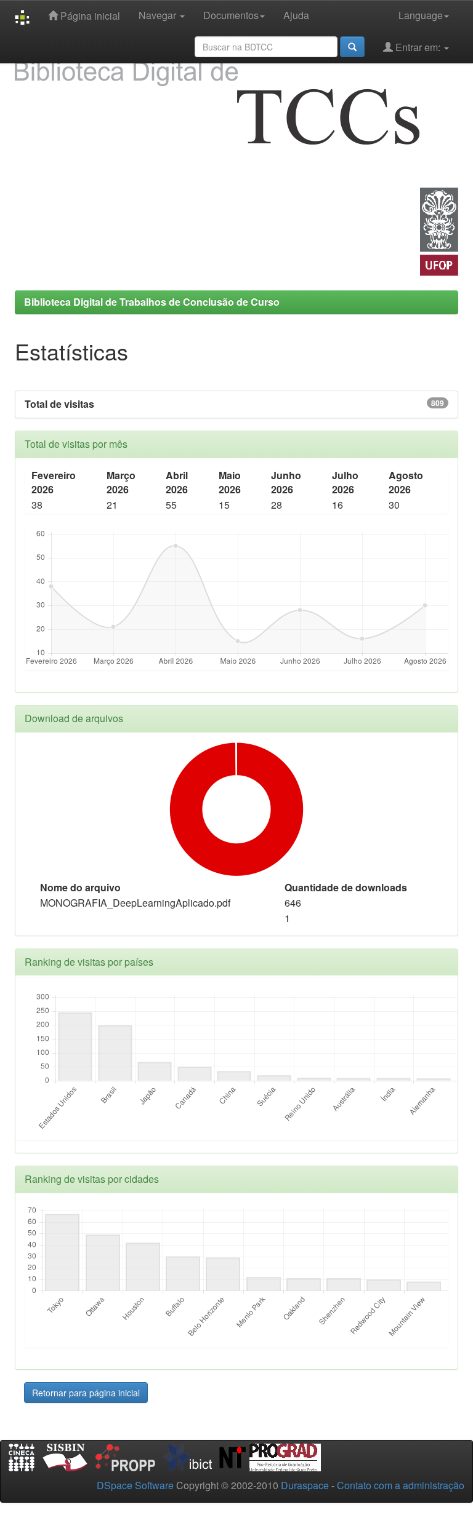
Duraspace (305, 1485)
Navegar (159, 15)
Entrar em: (418, 47)
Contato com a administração (400, 1485)
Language (420, 15)
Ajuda (296, 15)
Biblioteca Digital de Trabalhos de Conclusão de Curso (152, 302)
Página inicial (89, 16)
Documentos (231, 15)
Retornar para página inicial (86, 1392)
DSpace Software (135, 1485)
